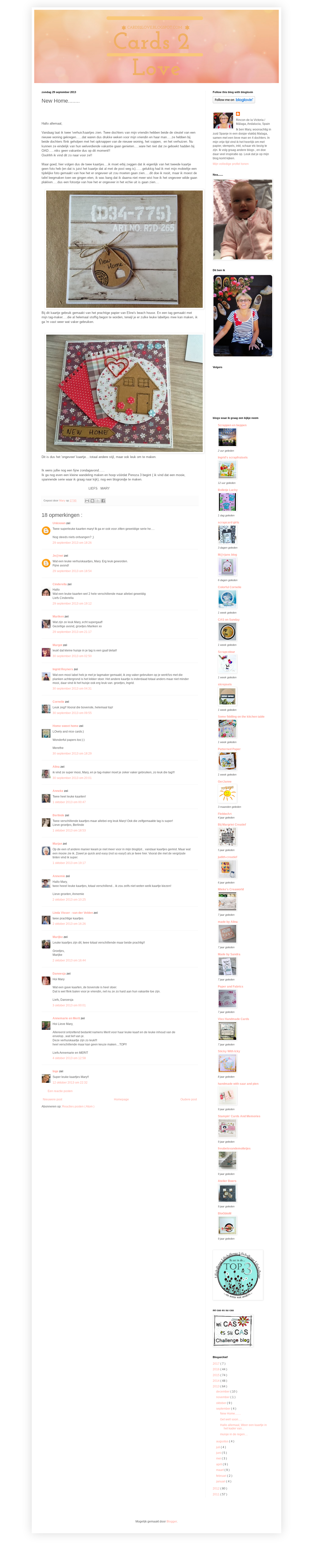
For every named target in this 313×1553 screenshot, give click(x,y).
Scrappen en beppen (232, 425)
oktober (221, 1403)
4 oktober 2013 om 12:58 (69, 1058)
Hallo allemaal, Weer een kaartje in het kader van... (243, 1426)
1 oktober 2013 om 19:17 (69, 863)
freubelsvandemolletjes (234, 1148)
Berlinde (59, 815)
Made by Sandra (229, 954)
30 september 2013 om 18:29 (72, 753)
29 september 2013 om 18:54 (72, 571)
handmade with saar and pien (238, 1083)
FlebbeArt (225, 814)
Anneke (58, 791)
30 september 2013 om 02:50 (72, 656)
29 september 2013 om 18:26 (72, 542)
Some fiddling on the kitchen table (241, 716)
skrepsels (225, 684)
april (219, 1464)
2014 (216, 1381)
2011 (216, 1494)
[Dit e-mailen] (87, 500)
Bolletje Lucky (228, 490)
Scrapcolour (226, 652)
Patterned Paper (229, 749)
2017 (216, 1363)
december (223, 1391)
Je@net (58, 555)
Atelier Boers (227, 1181)
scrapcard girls (228, 522)
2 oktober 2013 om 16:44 (69, 960)
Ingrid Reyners (63, 669)
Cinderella (60, 584)
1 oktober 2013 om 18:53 (69, 830)
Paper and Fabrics (230, 986)
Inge (56, 1071)
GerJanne (225, 781)
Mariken (59, 616)
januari (221, 1481)
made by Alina (228, 922)
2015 (216, 1375)
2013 (216, 1386)
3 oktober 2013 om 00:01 (69, 1005)
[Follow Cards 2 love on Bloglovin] (234, 102)
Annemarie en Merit (67, 1018)
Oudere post (188, 1099)
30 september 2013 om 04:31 (72, 688)
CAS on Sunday (229, 619)
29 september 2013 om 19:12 (72, 603)
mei (219, 1458)
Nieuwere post (52, 1099)
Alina (56, 766)
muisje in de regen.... (234, 1434)
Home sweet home (66, 726)
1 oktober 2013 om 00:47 (69, 802)
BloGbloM (224, 1213)
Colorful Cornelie (229, 587)
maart (220, 1470)
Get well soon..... (231, 1419)
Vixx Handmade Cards (233, 1019)
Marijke (58, 937)
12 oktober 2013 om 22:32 (70, 1082)
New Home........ (230, 1413)
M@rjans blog (227, 554)
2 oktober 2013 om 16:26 (69, 923)
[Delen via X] (97, 500)
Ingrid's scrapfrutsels (233, 457)
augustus (222, 1441)
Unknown (59, 523)
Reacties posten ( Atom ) (78, 1106)
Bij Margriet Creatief (232, 824)
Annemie (59, 876)
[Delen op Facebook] (103, 500)
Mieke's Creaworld (231, 889)
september (223, 1408)
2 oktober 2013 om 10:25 (69, 899)
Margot (58, 645)
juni (219, 1453)
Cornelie (59, 701)
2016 (216, 1369)
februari (221, 1476)
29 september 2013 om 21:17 (72, 632)
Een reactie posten (60, 1091)
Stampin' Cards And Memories (239, 1116)
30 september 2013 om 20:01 (72, 778)
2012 (216, 1488)
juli (218, 1447)
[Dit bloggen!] (92, 500)
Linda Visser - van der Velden (73, 913)
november (223, 1397)
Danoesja (60, 973)
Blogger (172, 1521)
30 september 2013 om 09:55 (72, 713)
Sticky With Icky (229, 1051)
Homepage (121, 1099)
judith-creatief (227, 857)
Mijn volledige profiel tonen (231, 164)
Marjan (58, 843)
